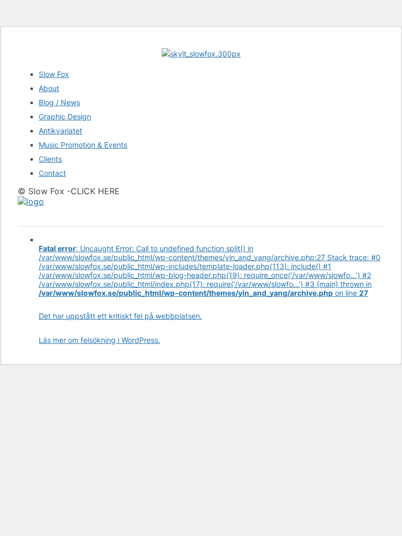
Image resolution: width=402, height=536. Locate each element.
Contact (52, 173)
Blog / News (59, 102)
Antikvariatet (60, 130)
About (49, 88)
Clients (50, 158)
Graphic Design (65, 116)
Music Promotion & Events (83, 144)
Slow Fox (54, 74)
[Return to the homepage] (31, 201)
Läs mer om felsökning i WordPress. (99, 340)
